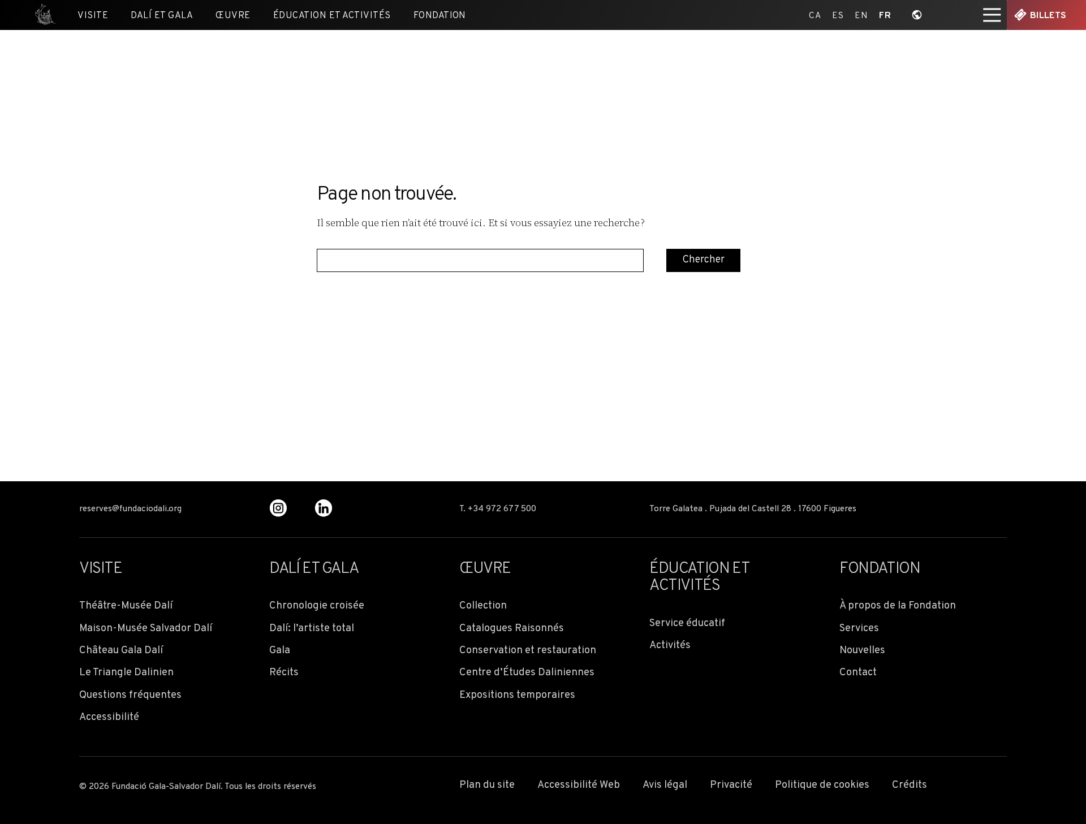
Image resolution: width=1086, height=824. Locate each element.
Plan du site (487, 785)
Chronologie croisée (316, 606)
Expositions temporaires (517, 695)
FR (885, 15)
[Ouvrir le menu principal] (992, 15)
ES (837, 15)
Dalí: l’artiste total (311, 629)
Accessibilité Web (578, 785)
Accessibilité (109, 717)
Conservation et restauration (527, 651)
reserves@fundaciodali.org (130, 509)
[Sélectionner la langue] (917, 15)
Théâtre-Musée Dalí (126, 606)
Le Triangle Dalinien (126, 673)
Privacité (731, 785)
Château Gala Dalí (121, 651)
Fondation (439, 15)
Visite (92, 15)
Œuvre (233, 15)
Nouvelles (862, 651)
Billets (1048, 15)
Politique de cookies (822, 785)
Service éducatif (687, 623)
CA (815, 15)
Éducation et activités (332, 15)
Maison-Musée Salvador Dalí (145, 629)
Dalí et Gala (162, 15)
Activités (670, 646)
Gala (279, 651)
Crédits (909, 785)
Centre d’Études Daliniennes (526, 673)
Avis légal (665, 785)
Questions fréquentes (130, 695)
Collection (483, 606)
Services (859, 629)
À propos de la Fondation (897, 606)
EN (861, 15)
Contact (858, 673)
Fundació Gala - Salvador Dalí (41, 15)
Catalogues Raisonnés (511, 629)
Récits (284, 673)
